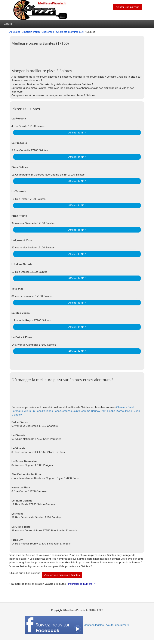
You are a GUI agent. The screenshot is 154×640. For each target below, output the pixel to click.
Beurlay (95, 410)
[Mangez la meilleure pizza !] (39, 9)
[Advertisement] (79, 55)
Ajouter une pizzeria (127, 6)
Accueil (8, 24)
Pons (57, 410)
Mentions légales (94, 624)
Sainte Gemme (81, 410)
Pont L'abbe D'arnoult (114, 410)
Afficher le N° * (77, 132)
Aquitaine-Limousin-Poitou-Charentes (31, 31)
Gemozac (66, 410)
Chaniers (121, 407)
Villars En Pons (33, 410)
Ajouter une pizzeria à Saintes (62, 574)
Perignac (47, 410)
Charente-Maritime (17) (70, 31)
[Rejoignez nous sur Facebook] (54, 624)
